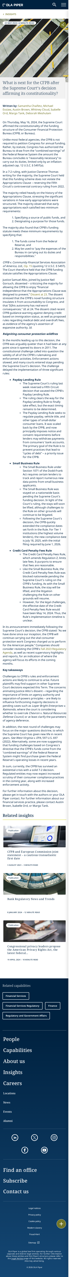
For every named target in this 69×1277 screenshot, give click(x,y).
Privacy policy (34, 1214)
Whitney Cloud (40, 109)
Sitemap (32, 1242)
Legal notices (34, 1208)
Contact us (16, 1191)
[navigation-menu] (63, 4)
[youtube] (44, 1150)
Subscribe (15, 1180)
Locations (9, 1093)
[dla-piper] (13, 4)
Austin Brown (21, 109)
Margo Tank (16, 113)
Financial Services (16, 995)
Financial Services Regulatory (22, 1005)
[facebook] (24, 1150)
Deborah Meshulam (38, 113)
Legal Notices (17, 1258)
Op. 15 (28, 266)
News (6, 1102)
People (11, 1039)
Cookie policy (34, 1221)
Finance (52, 1005)
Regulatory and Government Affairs (26, 1015)
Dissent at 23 (38, 294)
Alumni (8, 1121)
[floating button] (61, 1224)
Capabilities (17, 1050)
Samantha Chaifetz (30, 106)
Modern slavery (34, 1227)
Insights (10, 14)
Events (7, 1111)
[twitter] (34, 1137)
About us (14, 1061)
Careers (12, 1083)
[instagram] (54, 1137)
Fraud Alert (34, 1234)
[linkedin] (15, 1137)
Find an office (20, 1169)
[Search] (54, 4)
